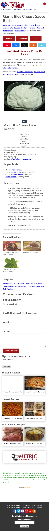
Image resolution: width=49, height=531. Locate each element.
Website (7, 322)
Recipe (9, 38)
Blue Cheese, (18, 174)
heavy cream (17, 170)
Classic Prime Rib (10, 68)
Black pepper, (11, 176)
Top (46, 528)
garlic (16, 172)
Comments (22, 38)
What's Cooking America (13, 25)
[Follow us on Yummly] (34, 511)
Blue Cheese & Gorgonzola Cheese (28, 283)
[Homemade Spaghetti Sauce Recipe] (12, 246)
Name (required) (10, 304)
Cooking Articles (32, 25)
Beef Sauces (20, 30)
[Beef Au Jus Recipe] (32, 246)
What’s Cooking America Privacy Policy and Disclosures (24, 507)
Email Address (8, 360)
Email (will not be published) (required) (20, 313)
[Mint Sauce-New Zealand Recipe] (12, 263)
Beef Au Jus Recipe (30, 252)
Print (36, 38)
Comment (7, 331)
